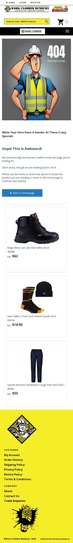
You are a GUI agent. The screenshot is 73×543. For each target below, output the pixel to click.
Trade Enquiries (14, 501)
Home (11, 2)
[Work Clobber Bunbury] (32, 31)
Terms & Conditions (17, 479)
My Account (12, 455)
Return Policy (13, 474)
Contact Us (11, 496)
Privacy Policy (13, 469)
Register (35, 2)
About (8, 491)
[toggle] (67, 31)
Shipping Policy (14, 465)
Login (22, 2)
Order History (13, 460)
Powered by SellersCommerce (55, 539)
